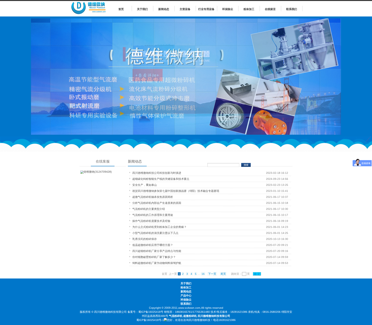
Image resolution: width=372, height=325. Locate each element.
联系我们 (291, 9)
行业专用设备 (206, 9)
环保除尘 (227, 9)
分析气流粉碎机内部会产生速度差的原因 (156, 202)
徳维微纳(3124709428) (98, 171)
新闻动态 (163, 9)
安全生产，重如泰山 (144, 184)
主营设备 (185, 9)
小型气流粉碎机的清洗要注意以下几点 (155, 232)
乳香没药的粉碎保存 (144, 239)
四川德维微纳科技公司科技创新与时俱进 (156, 172)
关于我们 (142, 9)
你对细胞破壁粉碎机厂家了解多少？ (154, 257)
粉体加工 (249, 9)
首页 (121, 9)
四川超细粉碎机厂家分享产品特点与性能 (156, 251)
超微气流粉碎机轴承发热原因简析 (152, 196)
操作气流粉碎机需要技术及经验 (151, 220)
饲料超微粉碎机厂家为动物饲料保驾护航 (156, 263)
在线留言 (270, 9)
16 (203, 273)
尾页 (223, 273)
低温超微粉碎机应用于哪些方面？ (152, 245)
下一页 (212, 273)
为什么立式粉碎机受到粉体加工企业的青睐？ (159, 226)
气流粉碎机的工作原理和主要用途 (152, 214)
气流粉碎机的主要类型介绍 (148, 208)
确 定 (257, 273)
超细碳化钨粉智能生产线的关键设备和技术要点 (160, 178)
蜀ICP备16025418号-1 (150, 320)
